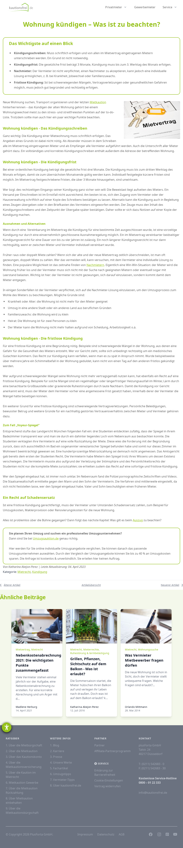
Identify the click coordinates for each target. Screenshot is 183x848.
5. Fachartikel (59, 768)
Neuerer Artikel (170, 585)
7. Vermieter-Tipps (62, 780)
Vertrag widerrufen (107, 786)
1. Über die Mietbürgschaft (24, 745)
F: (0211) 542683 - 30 (152, 768)
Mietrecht (24, 572)
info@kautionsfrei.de (153, 793)
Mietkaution (98, 102)
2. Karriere (57, 751)
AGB (121, 834)
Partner (99, 745)
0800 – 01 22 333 (150, 783)
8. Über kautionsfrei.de (65, 785)
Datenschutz (105, 834)
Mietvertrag (23, 649)
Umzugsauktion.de (46, 538)
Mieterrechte (91, 649)
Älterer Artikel (12, 585)
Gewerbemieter (144, 7)
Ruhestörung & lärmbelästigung (89, 653)
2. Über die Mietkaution (22, 751)
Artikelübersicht (91, 585)
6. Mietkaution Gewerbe (22, 783)
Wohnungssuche (148, 649)
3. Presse (56, 757)
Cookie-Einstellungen (108, 780)
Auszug (138, 520)
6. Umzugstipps (60, 774)
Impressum (85, 834)
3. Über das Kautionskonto (24, 757)
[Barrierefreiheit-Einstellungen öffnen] (6, 727)
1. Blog (54, 745)
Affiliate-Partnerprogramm (112, 751)
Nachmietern (95, 265)
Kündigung (39, 572)
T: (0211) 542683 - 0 (151, 764)
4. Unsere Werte (61, 762)
